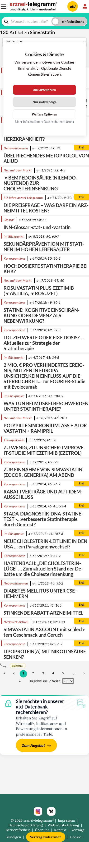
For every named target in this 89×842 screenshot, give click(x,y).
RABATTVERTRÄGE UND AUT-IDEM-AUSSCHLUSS (43, 494)
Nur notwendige (44, 102)
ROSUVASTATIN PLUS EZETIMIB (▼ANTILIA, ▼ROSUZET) (39, 290)
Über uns (42, 830)
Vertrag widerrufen (45, 837)
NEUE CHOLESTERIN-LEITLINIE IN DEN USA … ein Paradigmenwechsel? (45, 543)
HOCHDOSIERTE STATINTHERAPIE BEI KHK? (46, 268)
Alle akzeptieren (44, 90)
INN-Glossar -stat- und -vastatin (37, 227)
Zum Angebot (33, 745)
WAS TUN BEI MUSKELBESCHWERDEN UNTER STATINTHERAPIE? (46, 406)
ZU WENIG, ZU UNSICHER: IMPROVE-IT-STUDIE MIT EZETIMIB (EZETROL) (44, 450)
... (74, 673)
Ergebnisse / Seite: (45, 681)
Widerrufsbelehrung (63, 825)
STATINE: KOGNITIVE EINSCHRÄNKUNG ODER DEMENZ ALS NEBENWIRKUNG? (42, 315)
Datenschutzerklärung (26, 825)
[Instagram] (38, 811)
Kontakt (60, 830)
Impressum (66, 820)
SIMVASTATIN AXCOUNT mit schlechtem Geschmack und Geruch (44, 632)
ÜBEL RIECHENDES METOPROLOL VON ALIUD (46, 158)
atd (72, 6)
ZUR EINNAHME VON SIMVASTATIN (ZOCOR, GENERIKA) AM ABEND (43, 472)
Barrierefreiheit (18, 830)
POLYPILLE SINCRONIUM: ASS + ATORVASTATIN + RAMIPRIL (46, 428)
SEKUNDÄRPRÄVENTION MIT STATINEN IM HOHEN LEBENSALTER (44, 246)
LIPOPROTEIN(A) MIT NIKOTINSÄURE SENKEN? (45, 654)
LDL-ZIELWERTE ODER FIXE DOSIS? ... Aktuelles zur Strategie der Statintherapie (44, 343)
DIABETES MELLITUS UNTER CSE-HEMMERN (40, 593)
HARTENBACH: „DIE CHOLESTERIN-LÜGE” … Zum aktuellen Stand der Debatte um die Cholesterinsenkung (43, 568)
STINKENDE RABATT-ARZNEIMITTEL (43, 613)
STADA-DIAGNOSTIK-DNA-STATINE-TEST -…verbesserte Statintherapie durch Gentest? (43, 519)
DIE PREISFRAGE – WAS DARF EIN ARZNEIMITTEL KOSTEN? (46, 207)
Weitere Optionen (44, 114)
